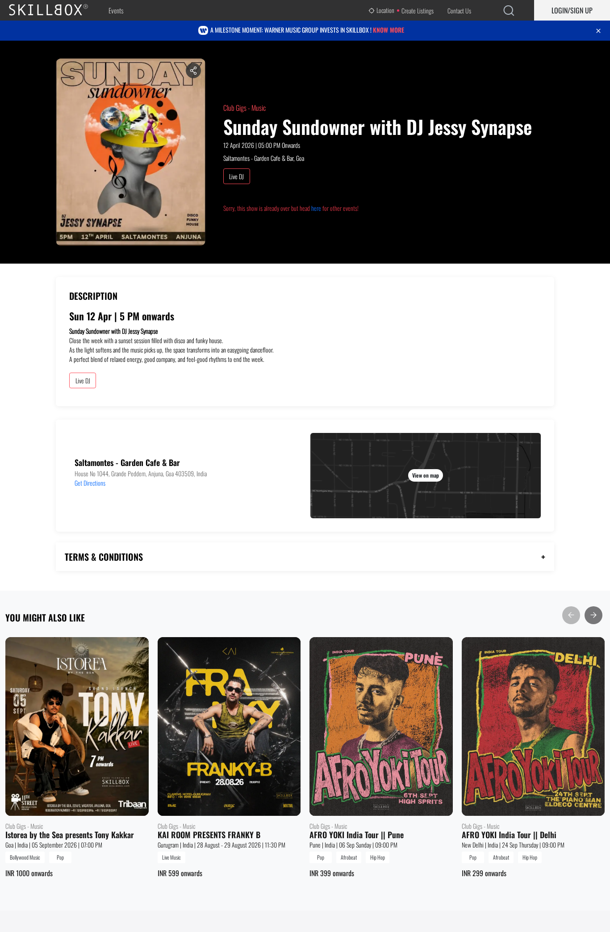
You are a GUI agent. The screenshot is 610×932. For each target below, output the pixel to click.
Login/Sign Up (572, 10)
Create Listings (417, 10)
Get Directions (90, 482)
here (316, 208)
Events (116, 10)
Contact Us (459, 10)
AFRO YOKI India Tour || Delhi (509, 835)
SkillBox (56, 10)
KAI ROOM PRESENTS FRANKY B (209, 835)
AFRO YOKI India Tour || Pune (356, 835)
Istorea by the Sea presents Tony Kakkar (69, 835)
